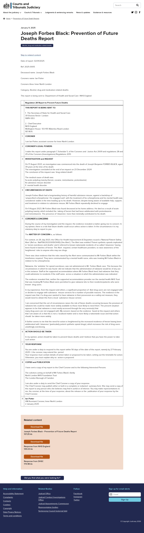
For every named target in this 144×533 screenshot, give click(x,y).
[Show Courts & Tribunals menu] (41, 12)
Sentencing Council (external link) (52, 511)
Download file (40, 427)
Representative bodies (48, 507)
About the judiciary (11, 12)
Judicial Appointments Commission (53, 503)
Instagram (78, 497)
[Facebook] (139, 12)
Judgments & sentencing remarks (59, 12)
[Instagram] (136, 12)
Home (8, 19)
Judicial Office (44, 493)
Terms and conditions (12, 516)
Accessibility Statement (13, 493)
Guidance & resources (102, 12)
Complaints (8, 497)
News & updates (83, 12)
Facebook (78, 493)
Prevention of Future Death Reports (26, 19)
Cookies (6, 505)
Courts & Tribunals (32, 12)
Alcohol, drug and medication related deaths (37, 45)
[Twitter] (132, 12)
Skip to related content (31, 55)
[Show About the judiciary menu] (20, 12)
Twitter (77, 500)
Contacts (7, 501)
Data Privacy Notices (12, 512)
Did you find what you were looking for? (42, 478)
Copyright (7, 508)
